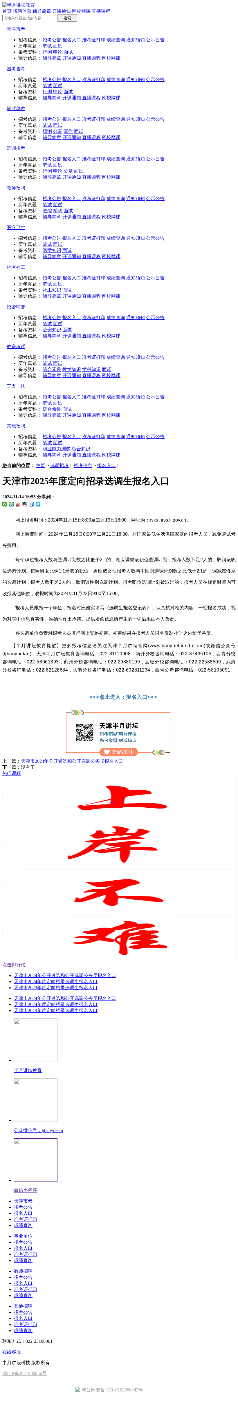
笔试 (47, 45)
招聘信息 (22, 11)
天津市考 (16, 29)
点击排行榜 (14, 964)
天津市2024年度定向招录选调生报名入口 (56, 981)
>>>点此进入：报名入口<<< (123, 697)
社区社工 (16, 267)
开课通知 (61, 11)
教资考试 (16, 346)
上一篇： (62, 761)
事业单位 (16, 108)
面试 (57, 45)
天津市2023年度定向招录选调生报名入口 (56, 987)
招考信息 (83, 465)
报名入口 (71, 39)
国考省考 (16, 68)
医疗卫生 (16, 227)
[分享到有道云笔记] (38, 504)
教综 (47, 210)
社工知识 (52, 290)
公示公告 (155, 39)
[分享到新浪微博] (18, 504)
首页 (7, 11)
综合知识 (81, 448)
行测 (47, 52)
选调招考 (16, 148)
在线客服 (11, 1351)
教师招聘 (16, 187)
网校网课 (81, 11)
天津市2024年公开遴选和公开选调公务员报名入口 (72, 761)
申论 (57, 52)
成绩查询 (116, 39)
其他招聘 (16, 425)
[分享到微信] (4, 504)
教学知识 (71, 369)
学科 (57, 210)
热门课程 (11, 773)
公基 (57, 131)
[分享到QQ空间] (11, 504)
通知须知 (135, 39)
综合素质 (52, 369)
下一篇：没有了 (18, 767)
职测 (47, 131)
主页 (40, 465)
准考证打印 (93, 39)
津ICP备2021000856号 (24, 1373)
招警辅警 (16, 306)
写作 (68, 131)
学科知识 (91, 369)
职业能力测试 (57, 448)
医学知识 (52, 250)
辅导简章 (42, 11)
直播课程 (101, 11)
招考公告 (52, 39)
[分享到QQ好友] (24, 504)
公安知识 (52, 329)
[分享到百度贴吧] (31, 504)
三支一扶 (16, 386)
